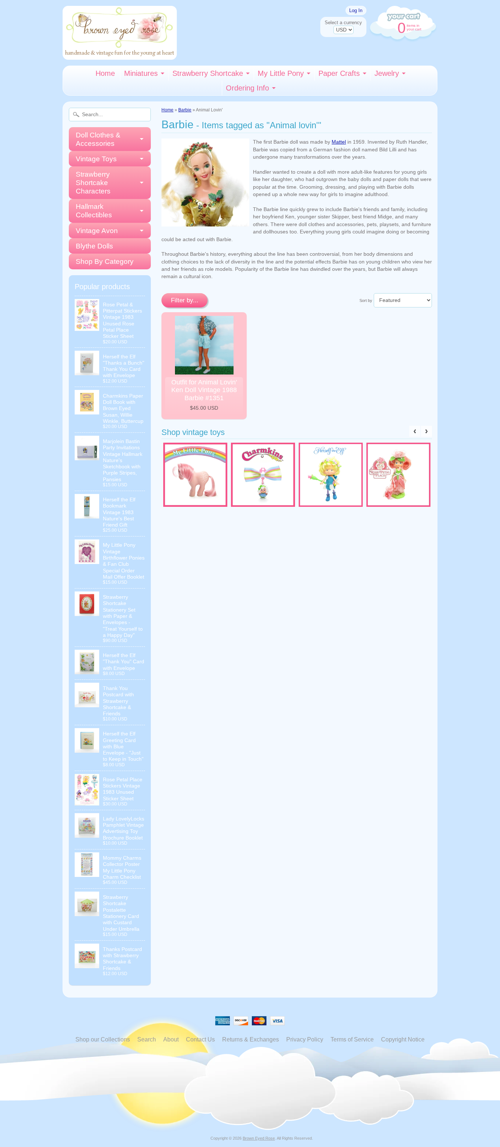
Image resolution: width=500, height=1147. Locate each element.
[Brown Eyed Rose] (120, 55)
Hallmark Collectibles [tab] (94, 211)
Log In (355, 10)
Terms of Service (352, 1039)
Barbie (184, 110)
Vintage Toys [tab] (96, 159)
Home (105, 73)
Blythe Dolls (94, 246)
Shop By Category (105, 261)
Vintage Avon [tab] (97, 231)
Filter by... (184, 300)
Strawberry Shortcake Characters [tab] (93, 182)
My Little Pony (281, 73)
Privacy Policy (304, 1039)
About (171, 1039)
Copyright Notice (403, 1039)
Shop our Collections (102, 1039)
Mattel (339, 142)
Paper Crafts (339, 73)
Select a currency (343, 22)
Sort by (365, 300)
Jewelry (386, 73)
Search (146, 1039)
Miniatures (141, 73)
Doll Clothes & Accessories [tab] (98, 139)
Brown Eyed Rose (259, 1138)
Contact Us (200, 1039)
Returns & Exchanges (250, 1039)
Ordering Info (247, 88)
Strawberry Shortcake (207, 73)
